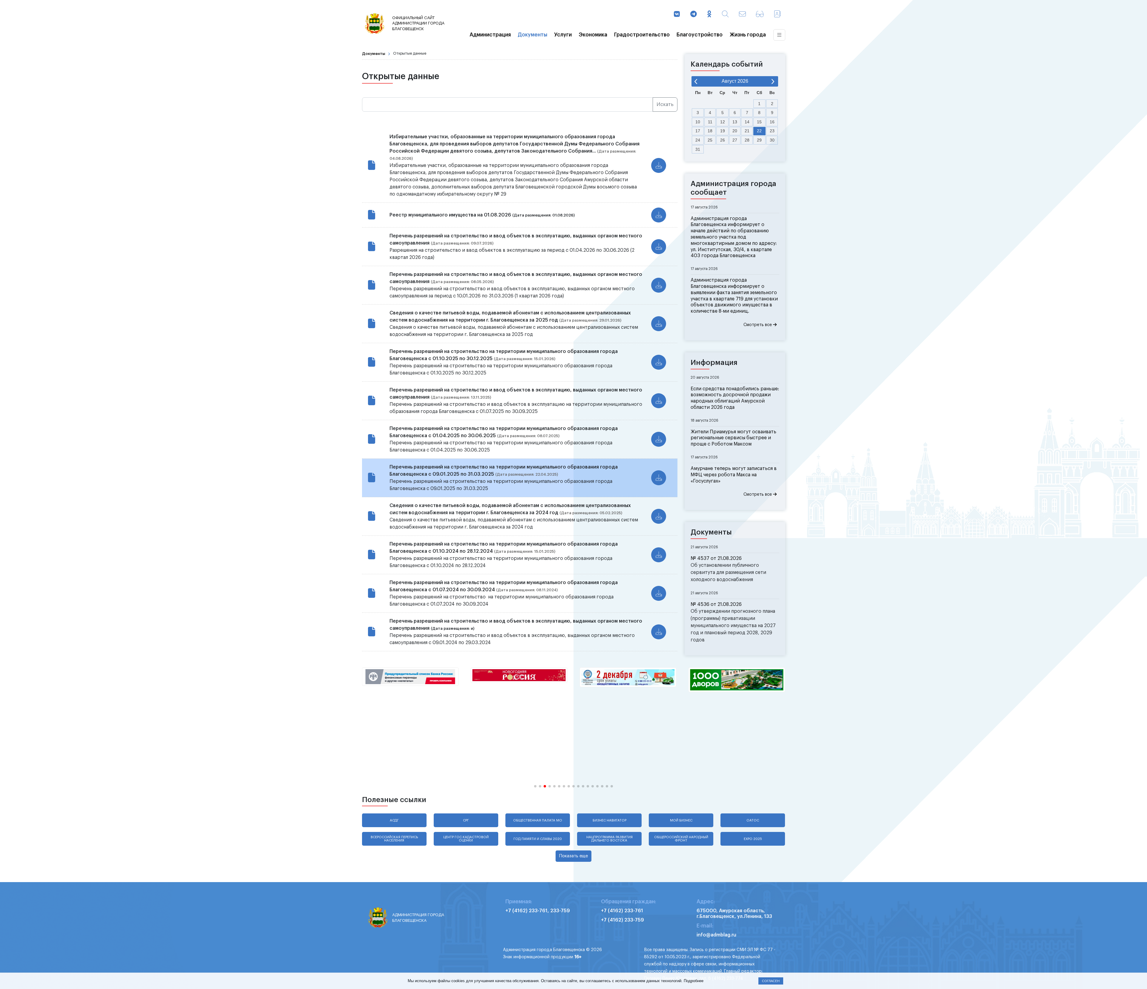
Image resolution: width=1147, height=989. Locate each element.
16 (772, 121)
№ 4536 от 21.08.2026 (716, 604)
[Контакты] (777, 14)
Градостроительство (642, 35)
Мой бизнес (681, 820)
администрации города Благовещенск (418, 23)
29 (759, 140)
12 (722, 121)
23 (772, 130)
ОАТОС (752, 820)
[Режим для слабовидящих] (759, 14)
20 (734, 130)
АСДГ (394, 820)
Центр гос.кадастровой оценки (466, 839)
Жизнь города (748, 35)
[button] (535, 786)
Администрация (490, 35)
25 (710, 140)
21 (747, 130)
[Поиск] (725, 14)
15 (759, 121)
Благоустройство (700, 35)
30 (772, 140)
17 (697, 130)
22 (759, 130)
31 (697, 149)
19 (722, 130)
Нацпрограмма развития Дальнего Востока (609, 839)
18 (710, 130)
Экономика (593, 35)
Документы (532, 35)
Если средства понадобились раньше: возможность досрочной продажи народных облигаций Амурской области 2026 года (735, 398)
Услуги (563, 35)
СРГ (466, 820)
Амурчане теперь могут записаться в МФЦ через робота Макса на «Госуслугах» (734, 474)
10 (697, 121)
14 (747, 121)
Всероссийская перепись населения (394, 839)
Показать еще (573, 856)
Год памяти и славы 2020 (537, 839)
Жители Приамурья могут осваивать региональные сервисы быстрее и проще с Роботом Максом (733, 438)
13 (734, 121)
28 (747, 140)
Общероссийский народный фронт (681, 839)
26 (722, 140)
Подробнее (693, 981)
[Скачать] (658, 165)
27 (734, 140)
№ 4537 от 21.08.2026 (716, 558)
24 (697, 140)
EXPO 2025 (753, 839)
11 (710, 121)
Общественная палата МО (537, 820)
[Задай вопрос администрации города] (742, 14)
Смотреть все (758, 325)
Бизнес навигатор (609, 820)
